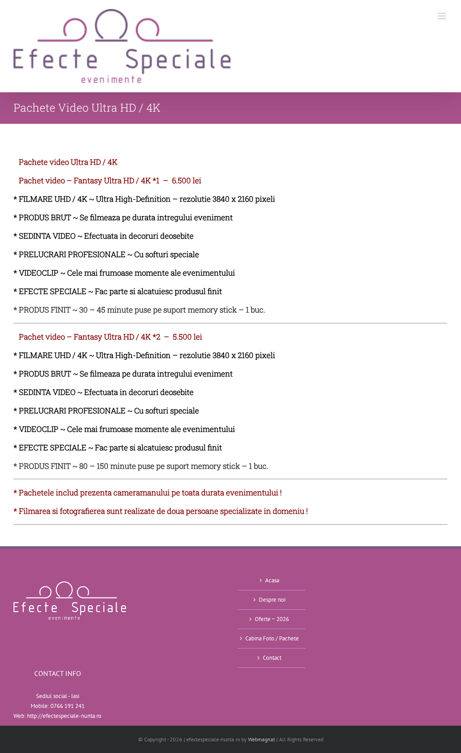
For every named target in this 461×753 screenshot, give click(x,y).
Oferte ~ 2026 (272, 619)
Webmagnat (261, 739)
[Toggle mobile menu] (442, 16)
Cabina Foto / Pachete (272, 638)
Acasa (272, 580)
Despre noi (272, 599)
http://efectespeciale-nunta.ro (64, 716)
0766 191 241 (67, 706)
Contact (272, 658)
